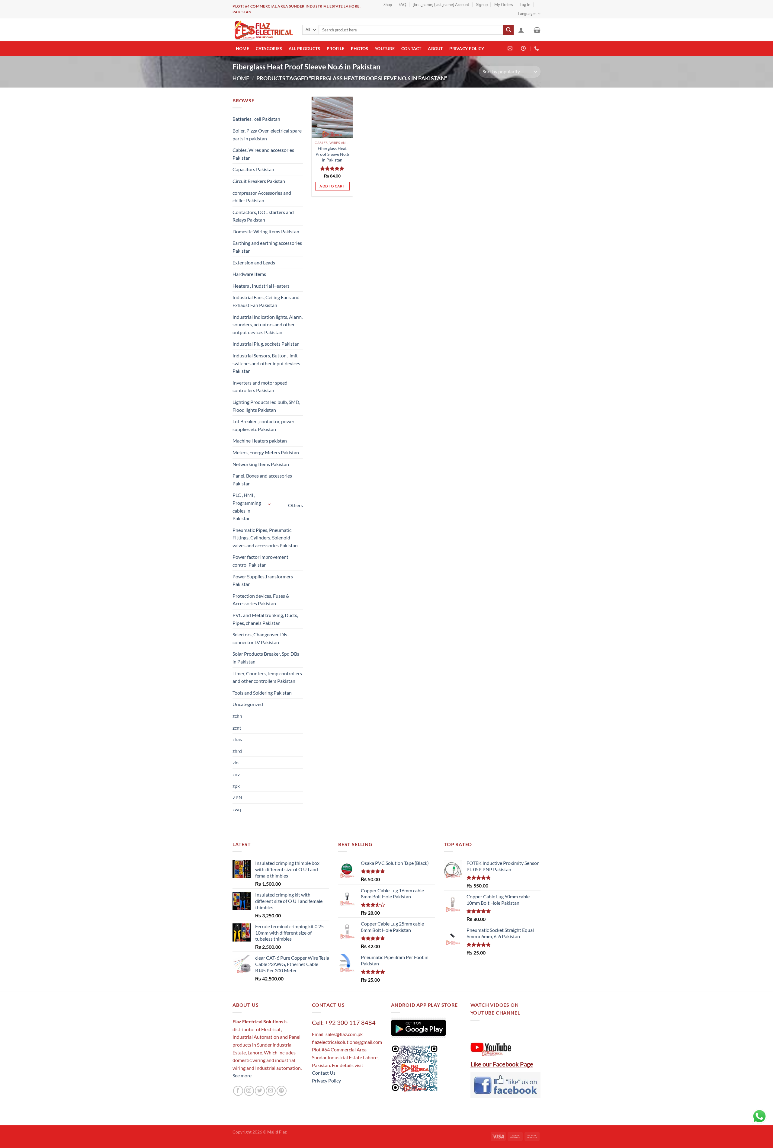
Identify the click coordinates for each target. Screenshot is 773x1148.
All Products (304, 48)
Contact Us (323, 1073)
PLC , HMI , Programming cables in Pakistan (247, 506)
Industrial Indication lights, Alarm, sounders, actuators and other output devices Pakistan (268, 324)
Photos (359, 48)
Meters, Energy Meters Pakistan (266, 452)
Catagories (269, 48)
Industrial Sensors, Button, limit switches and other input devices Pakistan (266, 363)
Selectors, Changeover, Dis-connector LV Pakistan (261, 638)
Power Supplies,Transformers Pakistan (263, 580)
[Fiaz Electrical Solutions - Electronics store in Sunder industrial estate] (263, 30)
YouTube (385, 48)
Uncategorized (248, 704)
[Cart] (537, 30)
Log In (525, 4)
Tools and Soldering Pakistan (262, 693)
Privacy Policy (466, 48)
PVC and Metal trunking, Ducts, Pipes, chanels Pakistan (265, 619)
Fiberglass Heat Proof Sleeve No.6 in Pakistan (332, 154)
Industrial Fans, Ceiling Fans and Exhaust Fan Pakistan (266, 301)
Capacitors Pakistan (253, 169)
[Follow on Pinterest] (282, 1091)
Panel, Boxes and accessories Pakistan (262, 479)
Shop (387, 4)
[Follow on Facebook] (238, 1091)
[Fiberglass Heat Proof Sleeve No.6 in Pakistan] (332, 117)
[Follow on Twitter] (260, 1091)
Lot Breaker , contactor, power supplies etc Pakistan (263, 425)
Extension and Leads (254, 262)
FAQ (402, 4)
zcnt (237, 728)
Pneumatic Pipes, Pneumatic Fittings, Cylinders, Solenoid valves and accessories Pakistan (265, 537)
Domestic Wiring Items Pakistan (266, 231)
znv (236, 774)
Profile (335, 48)
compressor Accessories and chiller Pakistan (262, 196)
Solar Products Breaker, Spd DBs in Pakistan (266, 657)
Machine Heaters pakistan (260, 440)
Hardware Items (249, 274)
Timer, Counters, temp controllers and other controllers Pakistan (267, 677)
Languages (527, 13)
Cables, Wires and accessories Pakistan (263, 154)
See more (242, 1075)
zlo (236, 762)
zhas (237, 739)
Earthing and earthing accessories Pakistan (267, 247)
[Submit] (508, 30)
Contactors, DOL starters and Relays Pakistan (263, 216)
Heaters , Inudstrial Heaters (261, 286)
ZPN (237, 797)
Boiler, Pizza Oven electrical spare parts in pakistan (267, 134)
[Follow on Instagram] (249, 1091)
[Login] (521, 30)
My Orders (503, 4)
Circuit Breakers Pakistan (259, 181)
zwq (237, 809)
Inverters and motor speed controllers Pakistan (260, 386)
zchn (237, 716)
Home (242, 48)
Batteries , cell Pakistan (256, 119)
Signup (482, 4)
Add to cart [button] (332, 186)
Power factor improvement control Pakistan (260, 561)
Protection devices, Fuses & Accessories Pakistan (261, 599)
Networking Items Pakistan (261, 464)
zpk (236, 786)
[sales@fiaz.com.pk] (511, 48)
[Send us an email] (271, 1091)
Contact (411, 48)
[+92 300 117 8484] (537, 48)
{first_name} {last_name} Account (441, 4)
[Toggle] (269, 504)
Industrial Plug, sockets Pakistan (266, 344)
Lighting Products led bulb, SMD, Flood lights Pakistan (266, 406)
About (435, 48)
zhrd (237, 751)
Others (295, 505)
